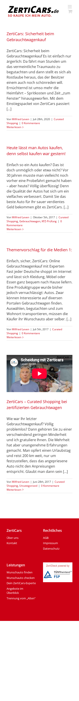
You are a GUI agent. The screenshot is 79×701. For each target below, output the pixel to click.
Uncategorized (28, 486)
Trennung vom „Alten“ (21, 598)
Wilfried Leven (20, 119)
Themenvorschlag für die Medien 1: (39, 249)
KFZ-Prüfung (49, 221)
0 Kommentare (31, 123)
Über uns (12, 538)
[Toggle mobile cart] (70, 11)
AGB (45, 538)
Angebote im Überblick (15, 591)
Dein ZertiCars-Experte (21, 583)
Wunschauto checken (21, 578)
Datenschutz (51, 549)
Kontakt (12, 543)
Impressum (50, 543)
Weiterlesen (14, 127)
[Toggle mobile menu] (70, 6)
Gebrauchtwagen (29, 221)
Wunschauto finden (19, 572)
